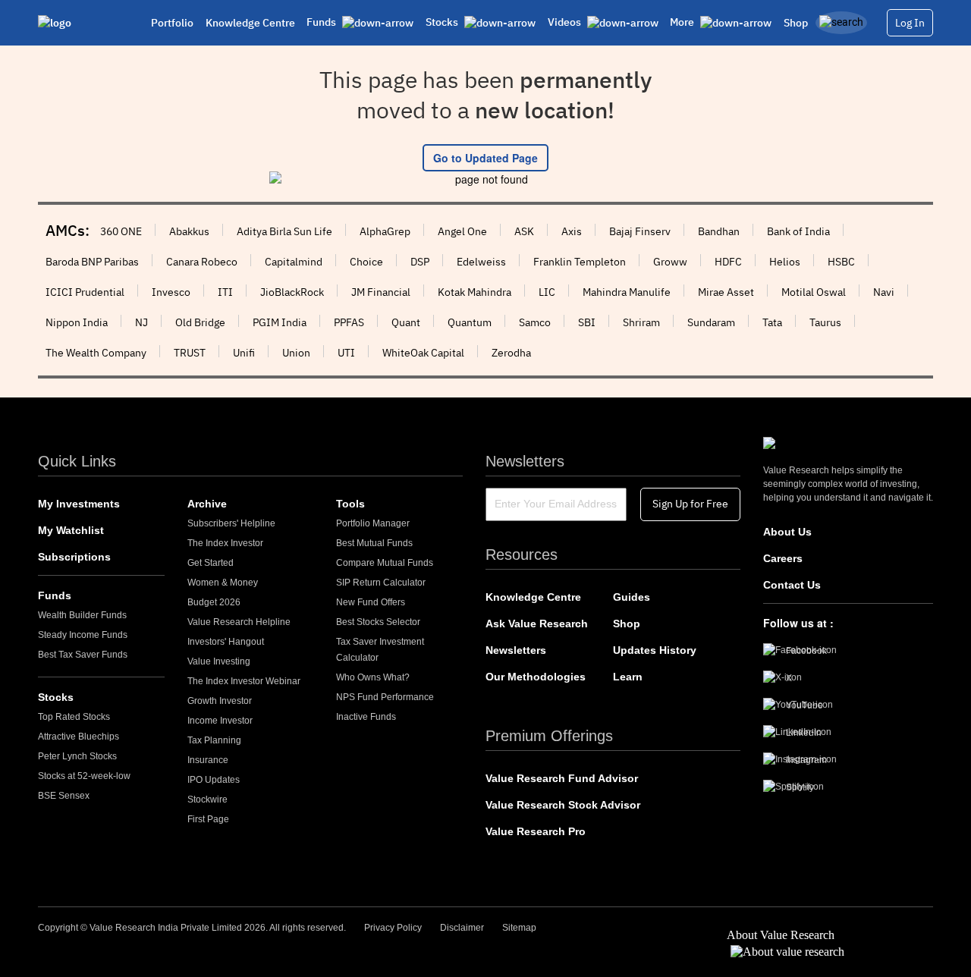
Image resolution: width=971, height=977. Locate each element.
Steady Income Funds (82, 635)
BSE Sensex (64, 795)
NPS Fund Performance (385, 697)
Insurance (207, 760)
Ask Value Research (537, 623)
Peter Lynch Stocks (77, 756)
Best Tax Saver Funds (82, 654)
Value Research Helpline (239, 622)
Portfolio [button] (172, 23)
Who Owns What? (373, 677)
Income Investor (220, 720)
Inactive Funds (366, 717)
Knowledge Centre (533, 597)
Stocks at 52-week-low (84, 776)
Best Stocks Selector (378, 622)
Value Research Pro (536, 831)
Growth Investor (219, 701)
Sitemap (519, 927)
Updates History (654, 650)
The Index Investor (225, 543)
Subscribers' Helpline (231, 523)
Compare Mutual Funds (384, 563)
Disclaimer (462, 927)
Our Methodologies (536, 677)
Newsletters (516, 650)
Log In (910, 23)
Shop (796, 23)
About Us (787, 532)
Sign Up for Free (690, 503)
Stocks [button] (443, 22)
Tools (350, 504)
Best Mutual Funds (374, 543)
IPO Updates (213, 779)
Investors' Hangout (225, 641)
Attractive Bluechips (78, 736)
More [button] (683, 22)
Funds (54, 595)
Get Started (210, 563)
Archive (207, 504)
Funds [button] (322, 22)
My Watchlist (71, 530)
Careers (783, 558)
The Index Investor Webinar (243, 681)
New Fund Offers (370, 602)
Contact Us (792, 585)
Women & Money (222, 582)
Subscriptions (74, 557)
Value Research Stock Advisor (563, 805)
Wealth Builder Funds (82, 615)
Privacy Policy (393, 927)
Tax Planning (214, 740)
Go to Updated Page (485, 157)
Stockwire (207, 799)
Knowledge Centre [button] (250, 23)
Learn (628, 677)
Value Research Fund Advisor (562, 778)
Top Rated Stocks (74, 717)
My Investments (79, 504)
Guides (631, 597)
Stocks (56, 697)
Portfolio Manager (373, 523)
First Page (208, 819)
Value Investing (218, 661)
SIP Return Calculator (381, 582)
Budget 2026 (213, 602)
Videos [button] (565, 22)
